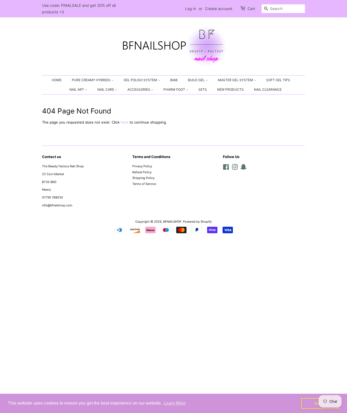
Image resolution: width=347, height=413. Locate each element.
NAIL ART (77, 89)
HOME (57, 80)
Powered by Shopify (197, 221)
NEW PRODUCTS (230, 89)
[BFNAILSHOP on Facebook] (226, 168)
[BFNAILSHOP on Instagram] (235, 168)
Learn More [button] (175, 403)
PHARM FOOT (174, 89)
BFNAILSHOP (172, 221)
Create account (218, 8)
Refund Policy (142, 172)
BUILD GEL (196, 80)
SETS (202, 89)
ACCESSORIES (139, 89)
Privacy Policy (142, 166)
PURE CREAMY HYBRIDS (91, 80)
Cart (251, 8)
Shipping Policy (143, 178)
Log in (190, 8)
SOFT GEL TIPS (278, 80)
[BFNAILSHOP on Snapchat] (243, 168)
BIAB (174, 80)
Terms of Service (144, 184)
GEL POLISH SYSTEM (141, 80)
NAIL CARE (106, 89)
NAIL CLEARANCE (268, 89)
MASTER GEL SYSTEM (236, 80)
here (124, 122)
